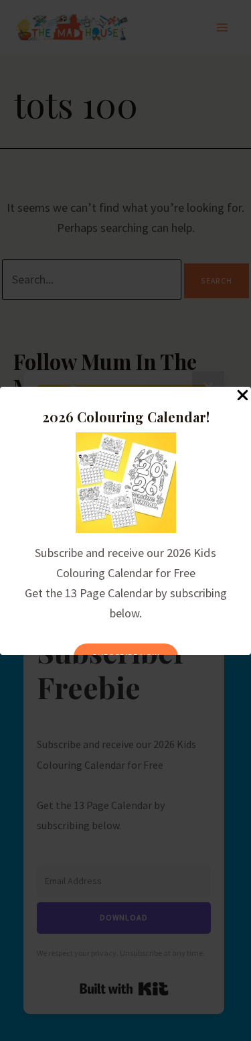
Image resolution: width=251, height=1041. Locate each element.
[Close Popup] (242, 396)
